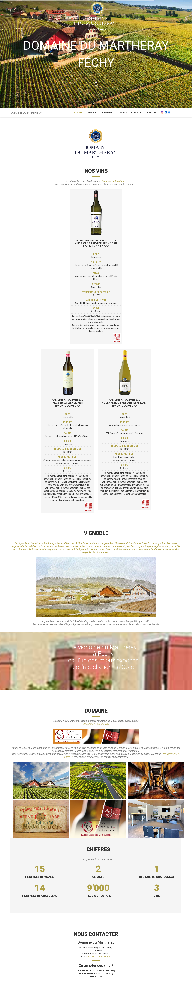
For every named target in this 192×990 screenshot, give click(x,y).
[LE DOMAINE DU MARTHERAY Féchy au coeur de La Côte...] (41, 780)
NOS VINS (93, 112)
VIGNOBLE (107, 112)
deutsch (151, 112)
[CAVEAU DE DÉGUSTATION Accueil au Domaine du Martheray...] (156, 819)
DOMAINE (122, 112)
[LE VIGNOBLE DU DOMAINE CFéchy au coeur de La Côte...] (98, 780)
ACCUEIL (78, 112)
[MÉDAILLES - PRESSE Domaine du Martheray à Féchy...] (41, 819)
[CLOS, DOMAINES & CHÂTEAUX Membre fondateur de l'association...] (98, 819)
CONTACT (136, 112)
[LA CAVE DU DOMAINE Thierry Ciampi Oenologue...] (156, 780)
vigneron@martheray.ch (99, 956)
